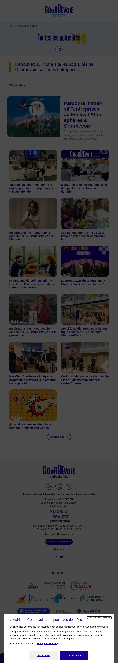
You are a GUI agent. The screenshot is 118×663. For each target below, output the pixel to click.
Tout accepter (74, 655)
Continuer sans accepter (99, 617)
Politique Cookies (47, 643)
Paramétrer (43, 655)
